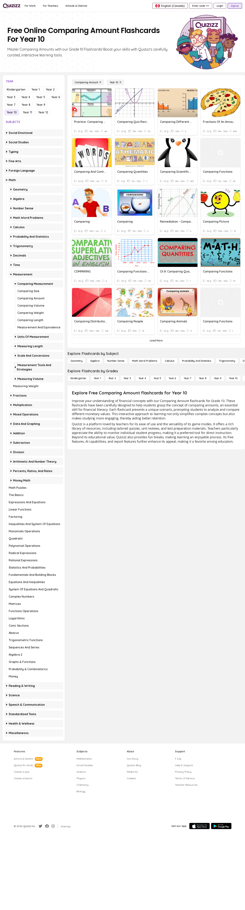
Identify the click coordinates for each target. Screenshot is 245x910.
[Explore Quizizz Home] (11, 5)
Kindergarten (16, 89)
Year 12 (43, 112)
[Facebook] (47, 826)
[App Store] (199, 826)
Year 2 (50, 89)
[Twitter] (40, 826)
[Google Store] (221, 826)
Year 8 (26, 104)
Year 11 (27, 112)
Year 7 (11, 104)
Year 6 (55, 97)
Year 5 (40, 97)
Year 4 (25, 97)
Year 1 (36, 89)
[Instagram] (53, 826)
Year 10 (12, 112)
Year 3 (11, 97)
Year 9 (40, 104)
